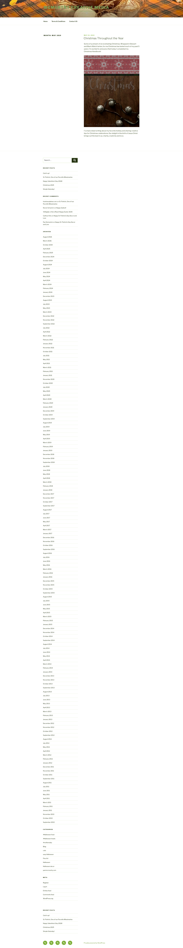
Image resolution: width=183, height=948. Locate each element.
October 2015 (48, 589)
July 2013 (46, 695)
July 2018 (46, 466)
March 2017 (47, 529)
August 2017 (47, 510)
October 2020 (48, 383)
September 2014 (49, 640)
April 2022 (46, 332)
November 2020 (48, 379)
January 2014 (47, 672)
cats (44, 850)
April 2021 (46, 363)
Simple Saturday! (48, 189)
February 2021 (48, 371)
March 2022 (47, 336)
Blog (44, 846)
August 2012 (47, 739)
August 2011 (47, 783)
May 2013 (46, 703)
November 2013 (48, 680)
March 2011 (47, 802)
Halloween (46, 862)
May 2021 (46, 359)
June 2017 (46, 518)
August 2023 (47, 300)
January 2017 (47, 533)
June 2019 (46, 431)
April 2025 (46, 249)
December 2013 (48, 676)
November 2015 (48, 585)
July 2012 (46, 743)
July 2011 (46, 786)
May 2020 (46, 391)
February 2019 (48, 446)
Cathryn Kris (47, 216)
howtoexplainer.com (50, 201)
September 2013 (49, 688)
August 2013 (47, 692)
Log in (45, 887)
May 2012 (46, 747)
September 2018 (49, 462)
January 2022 (47, 343)
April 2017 (46, 525)
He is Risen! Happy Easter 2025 (61, 212)
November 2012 (48, 727)
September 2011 (48, 779)
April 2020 (46, 395)
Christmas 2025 (48, 185)
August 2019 (47, 423)
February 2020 (48, 403)
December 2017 (48, 494)
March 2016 (47, 569)
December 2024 (48, 257)
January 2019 (47, 450)
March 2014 (47, 664)
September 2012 (48, 735)
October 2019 (48, 415)
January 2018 (47, 490)
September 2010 (49, 822)
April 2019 (46, 438)
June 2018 (46, 470)
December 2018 (48, 454)
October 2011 (47, 775)
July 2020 (46, 387)
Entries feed (47, 891)
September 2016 (49, 549)
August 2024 (47, 264)
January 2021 (47, 375)
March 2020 (47, 399)
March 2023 (47, 312)
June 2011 (46, 790)
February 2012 (48, 759)
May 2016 (46, 565)
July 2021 (46, 355)
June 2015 (46, 605)
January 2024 (47, 292)
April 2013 (46, 707)
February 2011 (48, 806)
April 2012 (46, 751)
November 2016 (48, 541)
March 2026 (47, 241)
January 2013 (47, 719)
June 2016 (46, 561)
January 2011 (47, 810)
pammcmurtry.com (49, 870)
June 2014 (46, 652)
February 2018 (48, 486)
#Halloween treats (49, 838)
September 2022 (49, 324)
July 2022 (46, 328)
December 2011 (48, 767)
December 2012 (48, 723)
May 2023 (46, 308)
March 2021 (47, 367)
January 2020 (47, 407)
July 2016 (46, 557)
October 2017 (47, 502)
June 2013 (46, 700)
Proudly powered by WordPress (94, 943)
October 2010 (48, 818)
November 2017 (48, 498)
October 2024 (48, 260)
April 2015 (46, 612)
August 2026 (47, 237)
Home (45, 21)
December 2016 (48, 537)
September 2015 (49, 593)
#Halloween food (48, 834)
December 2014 (48, 628)
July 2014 (46, 648)
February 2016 (48, 573)
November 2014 (48, 632)
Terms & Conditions (58, 21)
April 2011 (46, 798)
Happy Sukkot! (61, 208)
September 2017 (48, 506)
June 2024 (46, 272)
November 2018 (48, 458)
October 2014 (48, 636)
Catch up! (46, 173)
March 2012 (47, 755)
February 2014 (48, 668)
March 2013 (47, 711)
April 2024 (46, 280)
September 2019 (49, 419)
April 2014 (46, 660)
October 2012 (47, 731)
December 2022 (48, 316)
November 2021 (48, 348)
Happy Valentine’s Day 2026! (52, 181)
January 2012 (47, 763)
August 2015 (47, 597)
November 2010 (48, 814)
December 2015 (48, 581)
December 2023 (48, 296)
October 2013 (48, 684)
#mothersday (47, 842)
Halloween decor (48, 866)
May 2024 (46, 276)
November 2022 (48, 320)
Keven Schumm (48, 208)
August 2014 (47, 644)
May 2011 (46, 794)
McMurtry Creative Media (76, 7)
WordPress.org (48, 898)
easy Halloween (48, 854)
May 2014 (46, 656)
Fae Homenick (48, 222)
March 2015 (47, 616)
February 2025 (48, 253)
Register (46, 883)
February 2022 (48, 340)
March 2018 (47, 482)
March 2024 (47, 284)
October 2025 (48, 245)
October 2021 (47, 351)
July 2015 (46, 601)
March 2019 (47, 442)
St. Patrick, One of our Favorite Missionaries (57, 177)
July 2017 (46, 514)
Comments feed (48, 894)
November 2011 (48, 771)
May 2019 (46, 434)
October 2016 (48, 545)
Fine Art (45, 858)
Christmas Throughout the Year (104, 38)
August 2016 (47, 553)
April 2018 (46, 478)
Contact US (73, 21)
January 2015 (47, 624)
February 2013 (48, 715)
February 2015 (48, 620)
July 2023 (46, 304)
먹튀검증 (46, 212)
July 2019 (46, 427)
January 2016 (47, 577)
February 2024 (48, 288)
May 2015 (46, 609)
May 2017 (46, 521)
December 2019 (48, 411)
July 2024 (46, 268)
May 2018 (46, 474)
